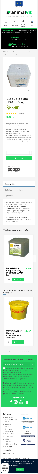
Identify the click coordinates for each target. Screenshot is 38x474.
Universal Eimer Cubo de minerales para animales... (14, 334)
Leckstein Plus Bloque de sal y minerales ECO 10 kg (14, 271)
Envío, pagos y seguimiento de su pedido (11, 419)
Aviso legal (8, 447)
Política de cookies (11, 444)
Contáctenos (9, 436)
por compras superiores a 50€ (19, 30)
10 (28, 351)
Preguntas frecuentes (8, 425)
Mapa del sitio (9, 434)
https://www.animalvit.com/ (17, 374)
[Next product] (34, 53)
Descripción (10, 184)
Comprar (20, 158)
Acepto (19, 469)
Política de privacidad (8, 440)
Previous (4, 258)
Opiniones (9, 196)
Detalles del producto (14, 190)
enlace (21, 393)
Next (34, 258)
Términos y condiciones (9, 430)
